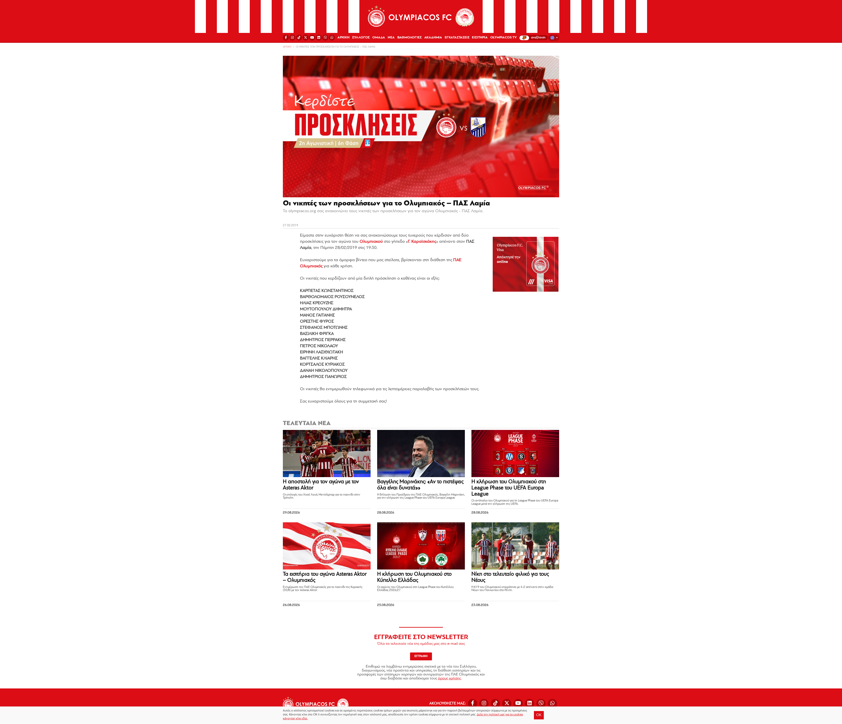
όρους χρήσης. (450, 679)
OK (539, 715)
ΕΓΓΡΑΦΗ (421, 656)
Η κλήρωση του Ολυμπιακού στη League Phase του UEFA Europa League (508, 488)
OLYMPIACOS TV (503, 37)
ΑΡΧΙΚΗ (343, 37)
